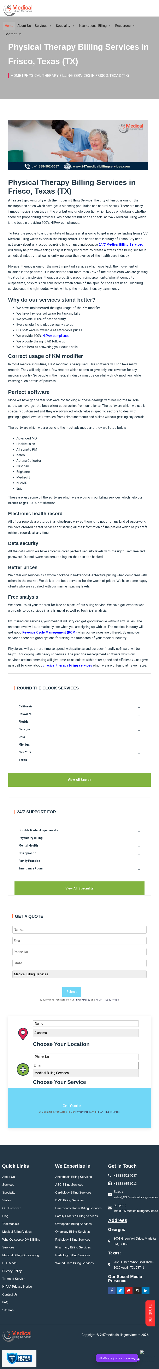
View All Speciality (79, 888)
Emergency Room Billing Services (78, 1208)
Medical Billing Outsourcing (20, 1255)
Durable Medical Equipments (38, 830)
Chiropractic (27, 853)
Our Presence (11, 1208)
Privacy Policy (82, 999)
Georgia (24, 729)
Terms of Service (13, 1278)
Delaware (25, 714)
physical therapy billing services (67, 665)
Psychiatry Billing (31, 838)
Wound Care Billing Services (74, 1263)
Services (41, 26)
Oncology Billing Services (72, 1231)
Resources (123, 26)
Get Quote (72, 1105)
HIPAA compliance (56, 336)
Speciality (63, 26)
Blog (5, 1216)
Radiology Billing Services (72, 1255)
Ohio (22, 737)
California (26, 706)
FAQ (5, 1302)
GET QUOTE (150, 1313)
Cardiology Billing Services (73, 1192)
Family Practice (29, 860)
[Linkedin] (145, 1290)
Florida (24, 721)
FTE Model (9, 1263)
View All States (79, 780)
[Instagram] (137, 1290)
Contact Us (13, 34)
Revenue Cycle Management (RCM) (49, 632)
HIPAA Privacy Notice (107, 999)
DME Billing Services (69, 1200)
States (6, 1200)
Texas (23, 759)
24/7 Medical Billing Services (121, 244)
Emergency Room (31, 868)
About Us (24, 26)
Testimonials (10, 1224)
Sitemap (7, 1310)
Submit (71, 992)
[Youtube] (128, 1290)
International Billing (93, 26)
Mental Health (28, 845)
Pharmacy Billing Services (73, 1247)
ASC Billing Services (69, 1184)
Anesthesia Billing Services (73, 1176)
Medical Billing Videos (17, 1231)
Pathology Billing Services (72, 1239)
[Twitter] (120, 1290)
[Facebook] (112, 1290)
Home (9, 26)
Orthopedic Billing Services (73, 1224)
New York (25, 752)
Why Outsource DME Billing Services (21, 1243)
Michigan (25, 744)
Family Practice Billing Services (76, 1216)
